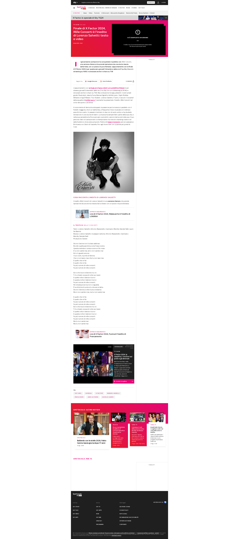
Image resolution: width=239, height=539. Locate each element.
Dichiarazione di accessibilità (129, 517)
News (85, 13)
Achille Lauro (90, 100)
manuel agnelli (113, 393)
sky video (76, 513)
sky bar (98, 517)
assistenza (151, 533)
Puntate (97, 13)
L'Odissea (91, 7)
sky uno (78, 393)
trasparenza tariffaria (142, 533)
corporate (123, 524)
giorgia (89, 393)
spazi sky (99, 521)
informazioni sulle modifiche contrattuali (124, 533)
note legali (123, 513)
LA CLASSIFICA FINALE (116, 88)
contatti (157, 533)
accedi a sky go (158, 502)
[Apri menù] (74, 8)
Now (97, 513)
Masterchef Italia (131, 13)
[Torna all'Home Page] (81, 8)
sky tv (98, 506)
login (164, 2)
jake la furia (93, 397)
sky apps (99, 510)
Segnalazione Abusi (116, 535)
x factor (99, 393)
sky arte (75, 517)
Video (90, 13)
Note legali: (123, 502)
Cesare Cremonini (113, 122)
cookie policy (124, 510)
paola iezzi (79, 397)
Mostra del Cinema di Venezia (106, 7)
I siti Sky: (75, 502)
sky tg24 (75, 510)
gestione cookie (125, 506)
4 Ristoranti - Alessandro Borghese (112, 13)
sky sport (76, 506)
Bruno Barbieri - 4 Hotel (147, 13)
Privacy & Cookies (109, 533)
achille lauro (108, 397)
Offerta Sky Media (125, 521)
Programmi (99, 524)
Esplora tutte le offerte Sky (91, 2)
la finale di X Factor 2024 (98, 88)
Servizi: (98, 502)
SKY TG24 (141, 7)
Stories (134, 7)
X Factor (121, 7)
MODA (128, 7)
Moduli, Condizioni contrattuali (96, 533)
